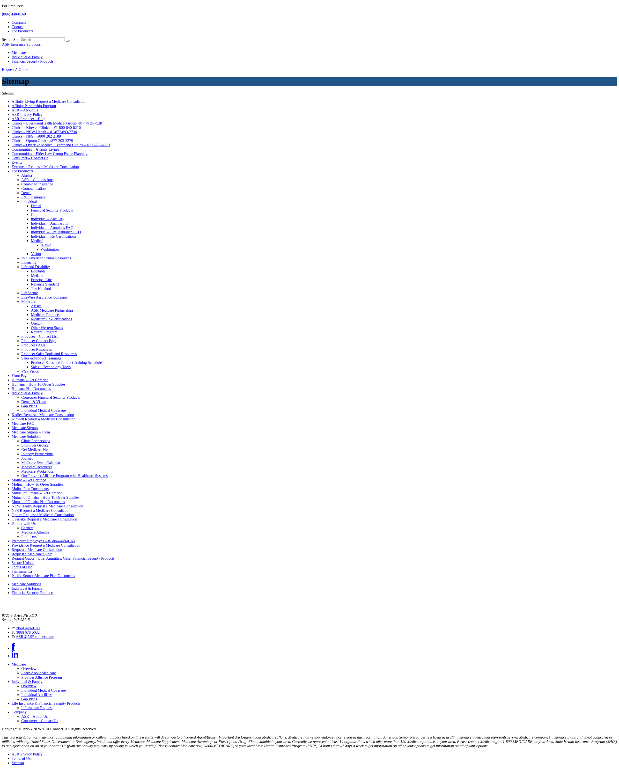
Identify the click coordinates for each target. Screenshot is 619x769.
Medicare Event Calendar (40, 463)
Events (17, 162)
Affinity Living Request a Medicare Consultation (49, 101)
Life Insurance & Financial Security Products (46, 703)
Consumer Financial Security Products (50, 397)
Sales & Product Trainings (41, 358)
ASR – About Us (25, 110)
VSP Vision (30, 371)
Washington (50, 249)
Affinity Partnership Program (34, 106)
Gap (34, 214)
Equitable (38, 271)
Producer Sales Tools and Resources (49, 354)
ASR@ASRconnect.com (35, 637)
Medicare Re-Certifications (51, 319)
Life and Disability (35, 267)
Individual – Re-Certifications (53, 236)
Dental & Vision (33, 402)
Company (19, 22)
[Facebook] (13, 648)
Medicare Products (45, 315)
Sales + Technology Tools (51, 367)
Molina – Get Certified (29, 480)
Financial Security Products (32, 61)
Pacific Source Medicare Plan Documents (43, 576)
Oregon (37, 323)
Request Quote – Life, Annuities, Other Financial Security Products (63, 558)
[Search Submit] (68, 41)
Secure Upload (23, 563)
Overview (29, 668)
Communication (33, 188)
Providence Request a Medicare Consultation (46, 545)
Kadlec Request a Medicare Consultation (43, 415)
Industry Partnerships (37, 454)
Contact (17, 27)
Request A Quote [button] (15, 69)
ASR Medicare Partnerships (52, 310)
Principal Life (41, 280)
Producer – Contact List (39, 336)
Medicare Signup (25, 428)
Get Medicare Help (36, 449)
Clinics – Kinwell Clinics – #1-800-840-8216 (46, 127)
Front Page (20, 376)
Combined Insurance (37, 184)
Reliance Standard (45, 284)
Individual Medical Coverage (43, 410)
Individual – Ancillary (47, 219)
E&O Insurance (33, 197)
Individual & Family (27, 57)
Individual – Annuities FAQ (52, 228)
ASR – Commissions (37, 180)
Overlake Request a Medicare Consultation (44, 519)
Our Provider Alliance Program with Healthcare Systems (64, 476)
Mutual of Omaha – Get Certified (37, 493)
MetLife (37, 275)
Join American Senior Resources (46, 258)
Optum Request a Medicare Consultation (43, 515)
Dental (26, 193)
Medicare (19, 53)
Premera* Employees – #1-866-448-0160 (43, 541)
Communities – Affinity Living (35, 149)
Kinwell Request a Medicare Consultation (43, 419)
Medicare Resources (36, 467)
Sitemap (18, 763)
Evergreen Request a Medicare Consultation (45, 167)
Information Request (36, 708)
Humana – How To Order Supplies (38, 384)
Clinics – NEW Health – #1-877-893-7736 (44, 132)
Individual (29, 201)
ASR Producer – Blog (28, 119)
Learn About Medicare (38, 673)
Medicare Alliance (35, 532)
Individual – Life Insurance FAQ (56, 232)
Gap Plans (29, 406)
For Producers (22, 31)
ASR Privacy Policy (27, 114)
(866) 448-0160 (14, 14)
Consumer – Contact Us (30, 158)
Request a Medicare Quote (32, 554)
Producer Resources (36, 349)
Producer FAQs (33, 345)
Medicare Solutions (26, 436)
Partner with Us (24, 523)
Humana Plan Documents (31, 389)
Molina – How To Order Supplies (37, 484)
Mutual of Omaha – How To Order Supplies (45, 497)
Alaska (26, 175)
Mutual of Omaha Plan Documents (38, 502)
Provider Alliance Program (41, 677)
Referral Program (44, 332)
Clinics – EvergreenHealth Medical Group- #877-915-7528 (57, 123)
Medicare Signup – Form (31, 432)
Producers (29, 537)
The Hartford (41, 288)
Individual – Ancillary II (49, 223)
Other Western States (47, 328)
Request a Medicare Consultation (37, 550)
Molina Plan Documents (30, 489)
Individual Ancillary (36, 695)
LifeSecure (29, 293)
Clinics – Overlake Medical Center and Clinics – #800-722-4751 (61, 145)
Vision (36, 254)
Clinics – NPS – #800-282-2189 (36, 136)
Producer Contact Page (38, 341)
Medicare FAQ (23, 423)
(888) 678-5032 (28, 632)
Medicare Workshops (37, 471)
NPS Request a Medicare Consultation (41, 510)
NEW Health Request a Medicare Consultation (47, 506)
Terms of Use (22, 567)
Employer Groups (35, 445)
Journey (27, 458)
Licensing (28, 262)
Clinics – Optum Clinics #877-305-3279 (42, 141)
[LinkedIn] (15, 656)
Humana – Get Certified (30, 380)
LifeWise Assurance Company (44, 297)
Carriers (27, 528)
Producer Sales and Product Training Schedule (66, 362)
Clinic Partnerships (35, 441)
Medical (37, 241)
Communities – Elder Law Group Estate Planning (50, 154)
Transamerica (22, 571)
